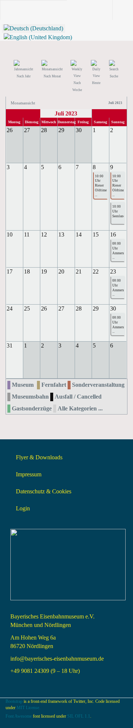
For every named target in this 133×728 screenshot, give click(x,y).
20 (61, 271)
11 (27, 234)
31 (10, 345)
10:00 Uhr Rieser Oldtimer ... (100, 185)
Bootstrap (14, 701)
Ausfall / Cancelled (78, 396)
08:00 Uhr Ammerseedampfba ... (117, 251)
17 (10, 271)
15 (96, 234)
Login (23, 508)
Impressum (28, 474)
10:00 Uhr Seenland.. (117, 211)
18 (27, 271)
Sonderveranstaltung (98, 385)
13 (61, 234)
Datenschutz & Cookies (43, 491)
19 (44, 271)
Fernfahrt (53, 385)
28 (79, 308)
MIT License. (28, 707)
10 (10, 234)
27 (61, 308)
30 (113, 308)
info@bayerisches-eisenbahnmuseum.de (57, 658)
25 (27, 308)
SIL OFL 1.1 (78, 716)
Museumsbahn (30, 396)
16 (113, 234)
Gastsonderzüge (32, 408)
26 (44, 308)
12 (44, 234)
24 (10, 308)
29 (96, 308)
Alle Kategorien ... (80, 408)
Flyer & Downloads (39, 457)
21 (79, 271)
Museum (23, 385)
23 (113, 271)
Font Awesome (19, 716)
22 (96, 271)
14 (79, 234)
